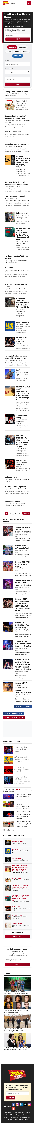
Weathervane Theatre (23, 326)
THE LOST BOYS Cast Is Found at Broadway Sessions (24, 796)
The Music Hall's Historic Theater (19, 289)
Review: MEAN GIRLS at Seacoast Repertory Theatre (23, 582)
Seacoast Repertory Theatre (15, 505)
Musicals (22, 47)
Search (7, 61)
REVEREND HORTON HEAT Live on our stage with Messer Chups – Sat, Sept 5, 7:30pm (23, 161)
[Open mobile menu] (33, 3)
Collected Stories (22, 213)
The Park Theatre (21, 104)
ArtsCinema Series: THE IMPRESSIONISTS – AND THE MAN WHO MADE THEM (23, 302)
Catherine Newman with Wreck (17, 144)
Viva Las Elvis (21, 460)
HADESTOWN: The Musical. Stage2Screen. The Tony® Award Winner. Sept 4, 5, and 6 (23, 233)
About (15, 1112)
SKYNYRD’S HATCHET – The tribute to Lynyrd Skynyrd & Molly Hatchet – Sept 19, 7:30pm (23, 441)
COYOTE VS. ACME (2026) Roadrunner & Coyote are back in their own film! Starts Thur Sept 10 (23, 393)
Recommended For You (11, 742)
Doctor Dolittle (21, 101)
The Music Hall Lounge (16, 146)
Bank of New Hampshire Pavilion (22, 373)
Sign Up (18, 39)
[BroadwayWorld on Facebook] (13, 1104)
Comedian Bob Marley (21, 416)
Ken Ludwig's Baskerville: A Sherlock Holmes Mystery (15, 117)
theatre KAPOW (24, 479)
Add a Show (17, 936)
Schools (25, 51)
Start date (9, 68)
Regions (19, 1115)
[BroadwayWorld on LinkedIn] (21, 1104)
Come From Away (23, 322)
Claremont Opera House (21, 341)
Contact (21, 1112)
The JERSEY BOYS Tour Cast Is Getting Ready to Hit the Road (24, 824)
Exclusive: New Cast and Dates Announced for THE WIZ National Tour (16, 992)
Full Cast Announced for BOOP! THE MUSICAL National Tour (16, 1011)
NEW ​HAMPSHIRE (13, 3)
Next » (26, 513)
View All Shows (17, 932)
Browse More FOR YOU (16, 789)
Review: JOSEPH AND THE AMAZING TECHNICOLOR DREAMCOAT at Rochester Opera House (22, 605)
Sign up (17, 964)
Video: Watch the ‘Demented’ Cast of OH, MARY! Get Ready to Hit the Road (17, 1048)
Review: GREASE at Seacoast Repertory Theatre (23, 529)
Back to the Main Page (13, 713)
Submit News (10, 1115)
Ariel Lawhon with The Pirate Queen (16, 285)
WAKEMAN (9, 268)
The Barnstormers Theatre (21, 218)
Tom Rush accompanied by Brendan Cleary (15, 197)
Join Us (27, 1112)
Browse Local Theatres (14, 718)
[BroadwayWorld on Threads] (29, 1104)
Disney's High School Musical (16, 92)
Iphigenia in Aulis (11, 477)
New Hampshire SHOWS (13, 835)
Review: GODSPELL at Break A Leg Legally (22, 564)
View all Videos (8, 830)
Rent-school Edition (12, 501)
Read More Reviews (23, 707)
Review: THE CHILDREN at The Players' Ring (22, 625)
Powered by (8, 26)
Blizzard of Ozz (21, 338)
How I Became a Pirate (13, 132)
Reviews (18, 56)
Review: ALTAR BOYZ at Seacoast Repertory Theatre (23, 643)
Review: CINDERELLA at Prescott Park (23, 547)
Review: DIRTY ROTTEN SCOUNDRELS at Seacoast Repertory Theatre (23, 688)
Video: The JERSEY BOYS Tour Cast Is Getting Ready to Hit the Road (16, 1030)
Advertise (8, 1112)
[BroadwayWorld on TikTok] (25, 1104)
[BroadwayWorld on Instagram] (17, 1104)
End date (8, 76)
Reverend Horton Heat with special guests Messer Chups (16, 183)
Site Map (26, 1115)
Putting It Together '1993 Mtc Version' (16, 257)
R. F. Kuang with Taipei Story (16, 487)
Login (24, 3)
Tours (16, 51)
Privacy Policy (23, 1119)
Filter (17, 84)
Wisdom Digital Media (23, 1118)
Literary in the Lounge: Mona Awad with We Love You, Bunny (17, 357)
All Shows (12, 47)
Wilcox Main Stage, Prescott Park (19, 200)
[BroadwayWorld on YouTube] (13, 1108)
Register (19, 3)
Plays (9, 51)
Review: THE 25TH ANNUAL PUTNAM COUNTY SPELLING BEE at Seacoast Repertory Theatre (23, 664)
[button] (29, 3)
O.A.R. (18, 370)
